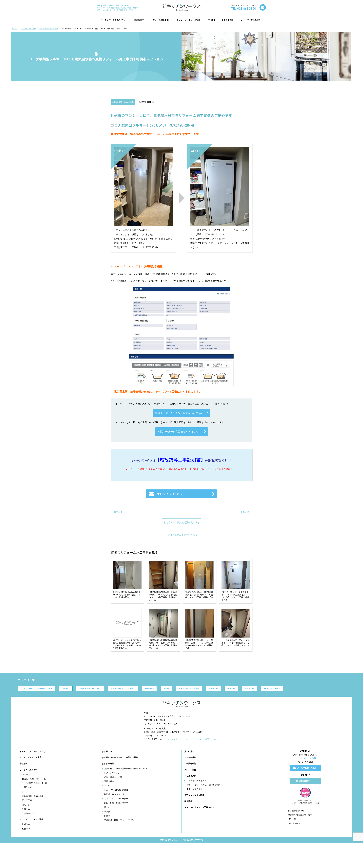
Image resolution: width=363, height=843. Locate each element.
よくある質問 (190, 775)
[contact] (262, 7)
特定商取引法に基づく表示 (300, 815)
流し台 (107, 807)
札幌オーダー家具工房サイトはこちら (179, 431)
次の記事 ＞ (246, 512)
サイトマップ (294, 823)
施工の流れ (189, 751)
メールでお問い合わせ (307, 768)
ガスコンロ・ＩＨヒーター (116, 798)
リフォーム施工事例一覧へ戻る (181, 534)
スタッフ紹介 (190, 769)
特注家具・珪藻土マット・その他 (119, 820)
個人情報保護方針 (296, 810)
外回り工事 (249, 688)
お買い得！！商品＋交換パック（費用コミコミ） (126, 768)
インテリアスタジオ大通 (30, 757)
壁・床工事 (213, 688)
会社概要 (24, 763)
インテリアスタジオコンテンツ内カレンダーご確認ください (190, 739)
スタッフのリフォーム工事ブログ (199, 807)
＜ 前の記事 (117, 512)
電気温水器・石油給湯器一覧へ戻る (181, 522)
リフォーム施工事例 (28, 28)
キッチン (65, 688)
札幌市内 (26, 824)
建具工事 (231, 688)
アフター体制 (190, 757)
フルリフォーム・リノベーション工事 (36, 688)
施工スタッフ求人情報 (194, 795)
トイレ (166, 688)
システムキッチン (112, 772)
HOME (14, 28)
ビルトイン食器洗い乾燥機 (116, 790)
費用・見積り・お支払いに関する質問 (203, 784)
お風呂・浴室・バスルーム (90, 688)
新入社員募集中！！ (305, 781)
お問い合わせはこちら (169, 493)
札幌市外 (26, 828)
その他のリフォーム (271, 688)
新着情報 (188, 801)
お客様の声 (107, 751)
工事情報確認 (190, 763)
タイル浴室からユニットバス (123, 688)
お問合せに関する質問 (196, 780)
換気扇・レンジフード (114, 794)
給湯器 (107, 811)
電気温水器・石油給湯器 (48, 28)
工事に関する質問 (194, 789)
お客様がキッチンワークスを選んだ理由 (120, 757)
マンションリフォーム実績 (31, 819)
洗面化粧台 (149, 688)
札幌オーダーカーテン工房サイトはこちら (179, 413)
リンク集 (292, 819)
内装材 (107, 816)
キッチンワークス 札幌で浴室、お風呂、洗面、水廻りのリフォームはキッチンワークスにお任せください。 (117, 7)
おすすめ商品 (108, 763)
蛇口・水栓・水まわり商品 (116, 803)
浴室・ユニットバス (113, 777)
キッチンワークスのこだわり (32, 751)
